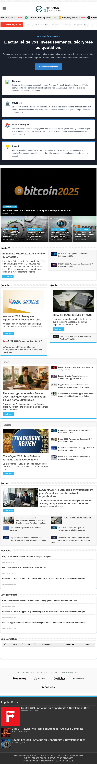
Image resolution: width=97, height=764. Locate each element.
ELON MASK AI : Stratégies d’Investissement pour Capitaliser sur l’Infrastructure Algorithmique (66, 493)
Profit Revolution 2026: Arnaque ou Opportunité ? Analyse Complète (84, 234)
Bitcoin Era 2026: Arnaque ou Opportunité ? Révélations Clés (48, 740)
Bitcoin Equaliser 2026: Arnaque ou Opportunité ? (24, 567)
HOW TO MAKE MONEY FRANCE (72, 315)
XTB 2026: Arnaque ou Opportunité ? (26, 341)
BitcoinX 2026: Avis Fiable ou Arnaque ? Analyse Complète (37, 210)
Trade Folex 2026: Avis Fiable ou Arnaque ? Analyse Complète (11, 234)
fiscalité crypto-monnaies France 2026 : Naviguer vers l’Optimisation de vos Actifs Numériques (59, 25)
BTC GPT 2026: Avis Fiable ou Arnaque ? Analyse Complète (47, 728)
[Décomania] (48, 8)
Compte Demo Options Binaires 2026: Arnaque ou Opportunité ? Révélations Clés (71, 540)
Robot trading (10, 207)
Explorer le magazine (48, 66)
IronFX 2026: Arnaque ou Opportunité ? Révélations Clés (55, 708)
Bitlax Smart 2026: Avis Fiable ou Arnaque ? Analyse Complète (60, 234)
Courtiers (6, 285)
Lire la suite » (8, 276)
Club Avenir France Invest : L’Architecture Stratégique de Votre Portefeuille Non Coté (39, 601)
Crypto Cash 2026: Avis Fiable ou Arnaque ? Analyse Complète (36, 234)
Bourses (5, 248)
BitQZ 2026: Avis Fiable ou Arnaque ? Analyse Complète (26, 556)
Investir (7, 362)
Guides (54, 285)
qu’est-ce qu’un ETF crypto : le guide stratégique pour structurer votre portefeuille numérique (22, 349)
